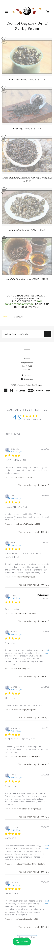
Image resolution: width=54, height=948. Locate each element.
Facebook (28, 375)
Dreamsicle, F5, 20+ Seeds (27, 613)
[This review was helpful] (42, 485)
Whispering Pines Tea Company (30, 385)
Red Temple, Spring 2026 (27, 710)
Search (27, 359)
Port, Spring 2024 (24, 668)
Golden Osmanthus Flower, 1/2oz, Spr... (31, 864)
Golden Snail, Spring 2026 (27, 577)
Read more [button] (47, 651)
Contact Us (27, 370)
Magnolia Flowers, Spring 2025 (28, 919)
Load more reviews (27, 937)
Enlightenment (27, 362)
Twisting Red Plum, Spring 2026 (29, 524)
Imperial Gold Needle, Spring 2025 (30, 809)
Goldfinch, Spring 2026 (25, 477)
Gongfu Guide (27, 366)
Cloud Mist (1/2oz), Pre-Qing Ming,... (30, 756)
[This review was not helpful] (46, 485)
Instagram (28, 379)
